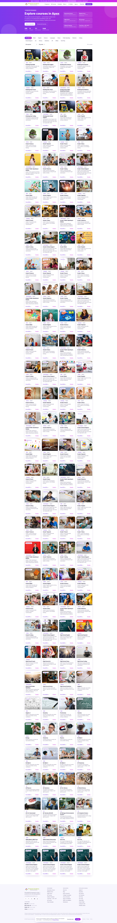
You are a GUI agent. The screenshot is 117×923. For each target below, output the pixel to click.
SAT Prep (81, 896)
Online (26, 909)
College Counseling (67, 895)
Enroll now (89, 4)
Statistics (47, 40)
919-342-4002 (31, 903)
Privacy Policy (56, 919)
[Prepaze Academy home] (32, 4)
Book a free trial (30, 24)
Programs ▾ (47, 4)
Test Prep (63, 40)
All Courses (53, 4)
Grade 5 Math (81, 902)
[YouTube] (34, 899)
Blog (64, 891)
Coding (80, 37)
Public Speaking (66, 37)
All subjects (28, 37)
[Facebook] (26, 899)
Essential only (70, 919)
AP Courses (49, 895)
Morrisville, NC (28, 905)
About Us (65, 890)
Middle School (50, 891)
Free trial (82, 4)
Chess (59, 37)
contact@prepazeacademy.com (31, 896)
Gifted (57, 40)
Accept (77, 919)
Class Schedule (50, 902)
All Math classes (82, 905)
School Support (29, 40)
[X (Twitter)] (31, 899)
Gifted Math (81, 900)
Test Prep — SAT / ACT (52, 898)
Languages (52, 37)
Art (35, 40)
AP (52, 40)
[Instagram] (29, 899)
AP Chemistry (81, 895)
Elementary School (51, 890)
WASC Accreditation (67, 900)
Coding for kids (82, 903)
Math (34, 37)
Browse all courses (41, 24)
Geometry (81, 891)
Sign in (76, 4)
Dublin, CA (27, 907)
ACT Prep (81, 898)
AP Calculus (81, 893)
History (40, 40)
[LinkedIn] (37, 899)
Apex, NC (27, 903)
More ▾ (64, 4)
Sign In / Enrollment (67, 898)
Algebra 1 (81, 890)
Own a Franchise (66, 896)
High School (49, 893)
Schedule (60, 4)
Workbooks (65, 902)
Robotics (74, 37)
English (39, 37)
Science (46, 37)
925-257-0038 (32, 907)
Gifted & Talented (50, 896)
